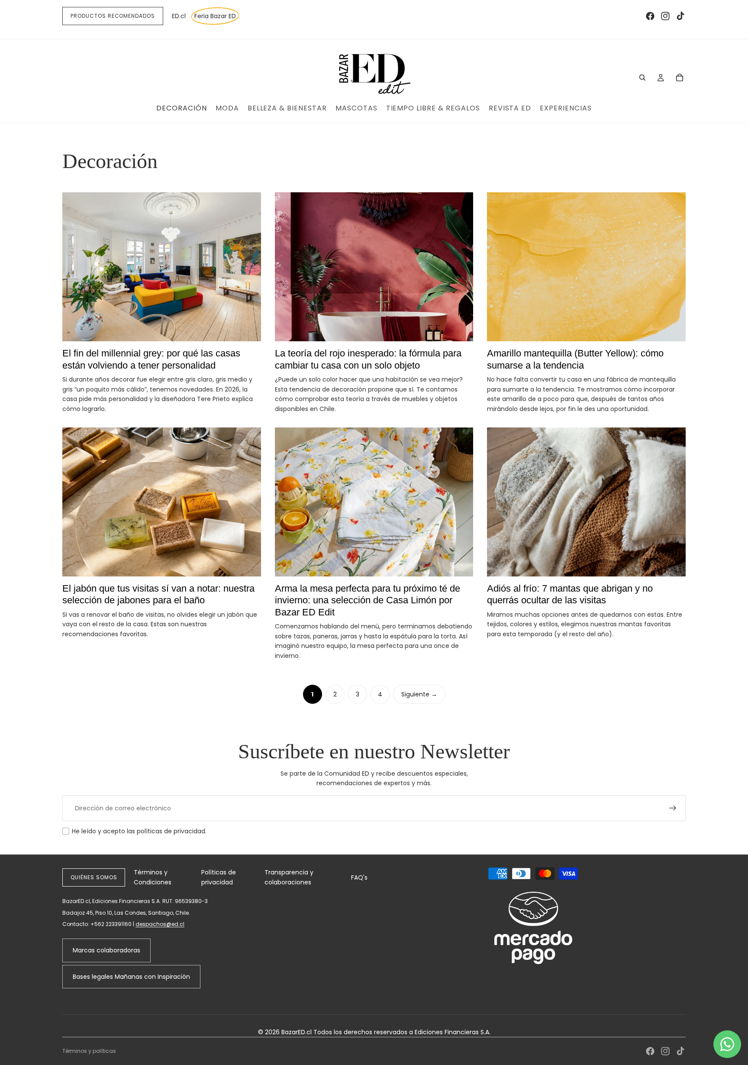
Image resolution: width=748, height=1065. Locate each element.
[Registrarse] (673, 808)
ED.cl (179, 16)
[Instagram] (665, 16)
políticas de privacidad (171, 831)
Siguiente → (419, 694)
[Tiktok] (680, 16)
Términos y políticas (89, 1051)
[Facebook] (650, 16)
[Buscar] (642, 77)
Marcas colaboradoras (106, 950)
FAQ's (359, 877)
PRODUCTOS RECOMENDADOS (113, 15)
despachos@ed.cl (159, 924)
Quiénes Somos (94, 877)
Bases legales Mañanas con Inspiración (131, 976)
